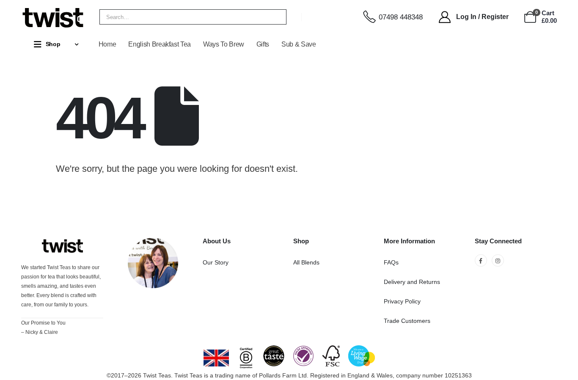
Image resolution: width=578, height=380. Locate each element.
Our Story (215, 262)
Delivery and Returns (412, 281)
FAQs (391, 262)
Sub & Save (298, 44)
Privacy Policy (402, 301)
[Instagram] (498, 260)
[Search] (274, 17)
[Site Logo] (53, 17)
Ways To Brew (223, 44)
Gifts (262, 44)
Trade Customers (407, 320)
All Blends (306, 262)
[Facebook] (481, 260)
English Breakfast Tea (159, 44)
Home (107, 44)
